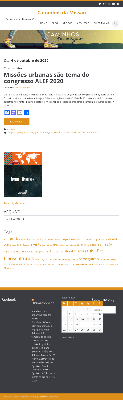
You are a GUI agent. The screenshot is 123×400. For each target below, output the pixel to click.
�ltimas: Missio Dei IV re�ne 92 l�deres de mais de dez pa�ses (43, 358)
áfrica (6, 268)
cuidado (77, 239)
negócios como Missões (50, 259)
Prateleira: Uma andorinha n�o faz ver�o (41, 315)
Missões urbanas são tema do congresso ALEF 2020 (46, 78)
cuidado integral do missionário (100, 239)
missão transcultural (58, 251)
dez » (71, 337)
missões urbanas (91, 132)
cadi (46, 239)
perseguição (89, 258)
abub (6, 239)
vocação (114, 264)
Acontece (10, 129)
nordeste (65, 259)
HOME (43, 23)
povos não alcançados (13, 264)
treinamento (83, 264)
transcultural (70, 264)
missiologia (95, 244)
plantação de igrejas (107, 259)
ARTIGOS (67, 23)
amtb (13, 238)
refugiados (28, 264)
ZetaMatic (53, 396)
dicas (14, 245)
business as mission (33, 239)
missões (78, 132)
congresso (12, 132)
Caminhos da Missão (61, 12)
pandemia (73, 259)
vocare (108, 264)
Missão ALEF (67, 132)
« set (64, 337)
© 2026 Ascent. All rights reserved (20, 396)
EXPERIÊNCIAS (101, 23)
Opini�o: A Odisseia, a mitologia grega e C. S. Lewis (43, 377)
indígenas (72, 245)
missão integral (34, 251)
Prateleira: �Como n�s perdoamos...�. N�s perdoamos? (42, 326)
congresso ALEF (25, 132)
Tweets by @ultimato (15, 203)
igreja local (54, 132)
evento (35, 244)
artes (21, 239)
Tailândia (50, 264)
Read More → (17, 121)
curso (8, 244)
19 (70, 324)
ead (19, 244)
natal (37, 259)
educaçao (25, 245)
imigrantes (63, 245)
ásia (12, 268)
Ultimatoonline (43, 303)
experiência (47, 245)
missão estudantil (14, 251)
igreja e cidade (41, 132)
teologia (60, 264)
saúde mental (40, 264)
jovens (81, 244)
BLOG (55, 23)
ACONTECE (83, 23)
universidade (97, 264)
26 (70, 329)
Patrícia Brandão (22, 87)
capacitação (54, 239)
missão (106, 244)
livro (87, 245)
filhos (55, 244)
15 (88, 319)
